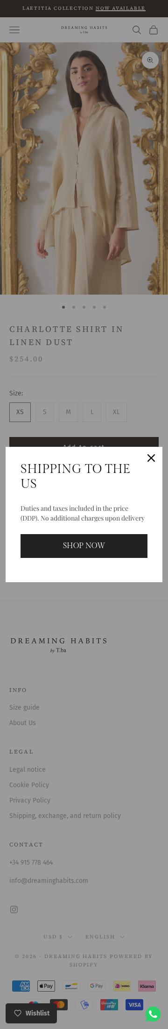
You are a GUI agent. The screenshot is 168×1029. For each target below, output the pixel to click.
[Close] (151, 458)
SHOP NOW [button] (84, 546)
